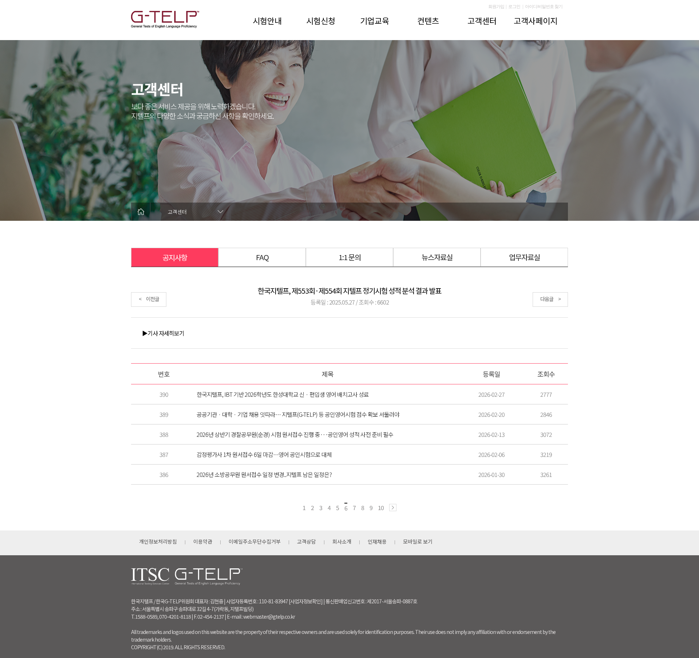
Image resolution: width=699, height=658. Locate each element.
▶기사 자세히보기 (163, 333)
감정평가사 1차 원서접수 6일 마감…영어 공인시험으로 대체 (264, 454)
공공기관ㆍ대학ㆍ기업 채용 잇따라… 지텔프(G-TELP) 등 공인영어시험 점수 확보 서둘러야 (298, 414)
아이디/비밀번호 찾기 (543, 6)
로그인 (514, 6)
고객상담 (306, 541)
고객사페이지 (535, 20)
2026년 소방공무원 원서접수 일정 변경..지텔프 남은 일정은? (264, 474)
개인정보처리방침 (158, 541)
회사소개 (341, 541)
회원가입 (496, 6)
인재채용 (377, 541)
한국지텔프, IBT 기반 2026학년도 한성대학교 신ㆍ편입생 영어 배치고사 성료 (283, 394)
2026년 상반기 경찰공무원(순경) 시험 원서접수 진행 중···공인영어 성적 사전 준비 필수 (295, 434)
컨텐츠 (428, 20)
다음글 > (550, 298)
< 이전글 (149, 298)
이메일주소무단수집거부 (255, 541)
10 (381, 507)
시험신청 (320, 20)
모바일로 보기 (418, 541)
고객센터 (482, 20)
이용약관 (202, 541)
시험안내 (267, 20)
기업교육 (374, 20)
